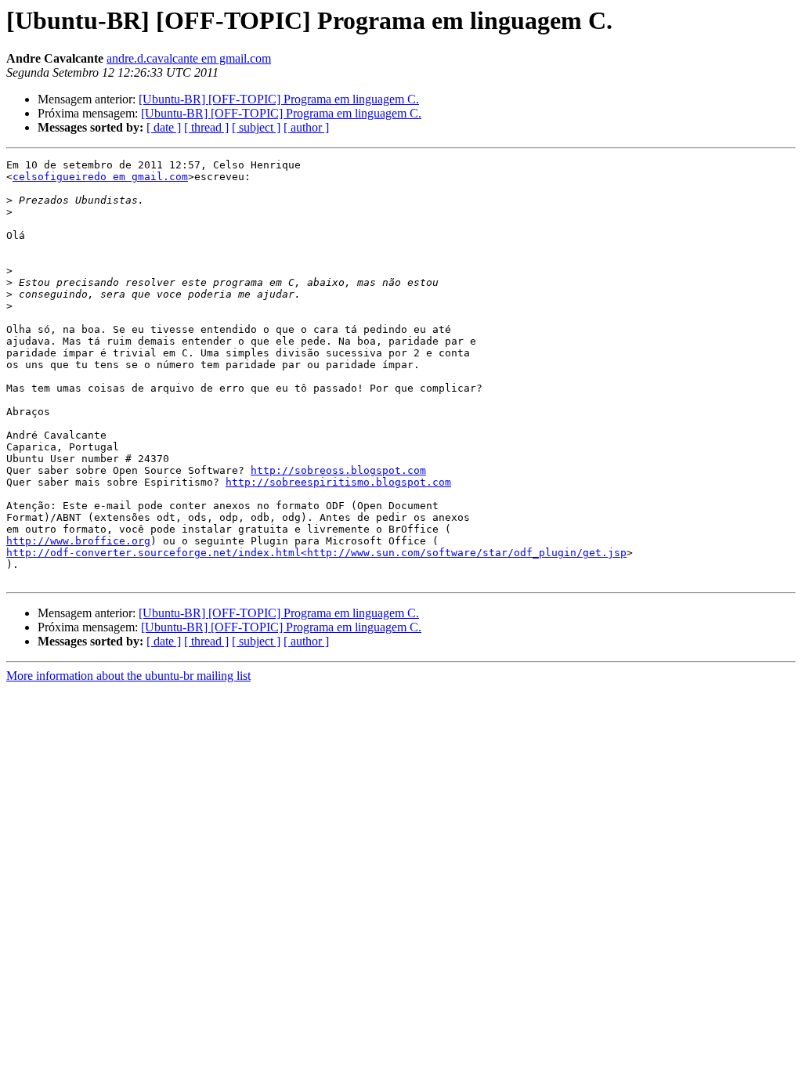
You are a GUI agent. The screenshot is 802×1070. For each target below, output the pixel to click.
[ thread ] (206, 127)
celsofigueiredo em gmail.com (100, 177)
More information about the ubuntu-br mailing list (128, 675)
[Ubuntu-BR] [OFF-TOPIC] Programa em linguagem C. (279, 99)
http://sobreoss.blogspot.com (338, 470)
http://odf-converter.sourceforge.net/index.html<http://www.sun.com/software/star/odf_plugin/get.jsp (316, 552)
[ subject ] (256, 127)
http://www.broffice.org (78, 541)
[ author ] (306, 127)
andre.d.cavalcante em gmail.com (189, 58)
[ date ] (163, 127)
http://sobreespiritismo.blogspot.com (338, 482)
